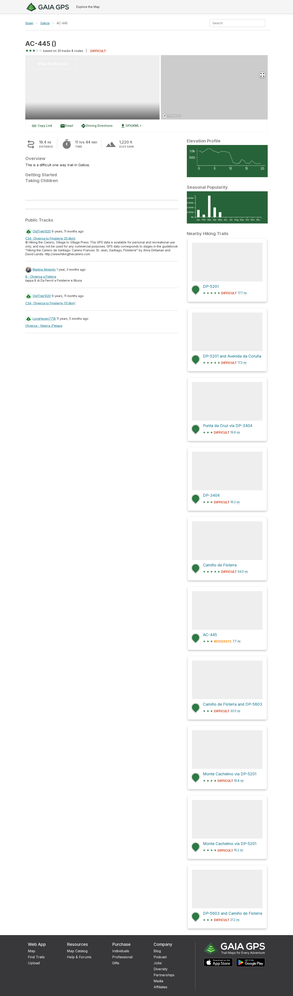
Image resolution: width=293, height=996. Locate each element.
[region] (214, 87)
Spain (29, 23)
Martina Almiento (44, 269)
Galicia (45, 23)
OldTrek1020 (42, 231)
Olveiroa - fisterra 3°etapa (43, 325)
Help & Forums (79, 957)
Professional (122, 957)
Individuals (120, 951)
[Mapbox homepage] (171, 115)
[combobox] (234, 23)
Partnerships (164, 975)
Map (31, 951)
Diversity (161, 969)
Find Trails (36, 957)
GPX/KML (129, 125)
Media (158, 981)
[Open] (263, 23)
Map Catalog (77, 951)
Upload (34, 963)
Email (66, 125)
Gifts (115, 963)
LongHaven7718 (44, 318)
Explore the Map (88, 7)
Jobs (158, 963)
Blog (157, 951)
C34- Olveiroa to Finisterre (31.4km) (50, 238)
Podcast (160, 957)
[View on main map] (262, 74)
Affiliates (160, 987)
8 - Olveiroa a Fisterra (40, 276)
